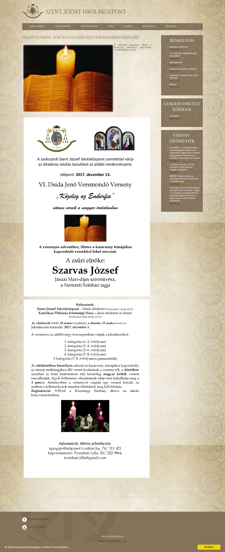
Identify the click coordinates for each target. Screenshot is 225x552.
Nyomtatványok (176, 62)
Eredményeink (89, 26)
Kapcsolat (149, 26)
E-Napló (128, 26)
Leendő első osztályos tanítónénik (183, 69)
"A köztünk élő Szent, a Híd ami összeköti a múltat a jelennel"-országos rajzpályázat (182, 167)
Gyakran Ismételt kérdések (182, 107)
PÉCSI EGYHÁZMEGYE (112, 537)
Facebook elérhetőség (38, 519)
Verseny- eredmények (182, 139)
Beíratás (173, 84)
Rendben (209, 547)
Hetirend (170, 26)
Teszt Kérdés (174, 116)
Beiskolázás (182, 41)
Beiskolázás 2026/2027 (179, 47)
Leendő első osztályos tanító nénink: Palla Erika (184, 76)
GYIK (110, 26)
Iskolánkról (37, 26)
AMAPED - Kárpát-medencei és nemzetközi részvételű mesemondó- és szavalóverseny (184, 179)
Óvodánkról (63, 26)
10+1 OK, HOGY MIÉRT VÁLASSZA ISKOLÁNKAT (183, 54)
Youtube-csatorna (36, 527)
